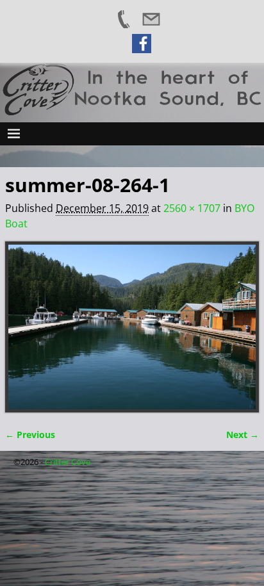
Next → (242, 434)
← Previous (30, 434)
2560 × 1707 (191, 208)
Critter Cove (67, 462)
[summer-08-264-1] (132, 326)
